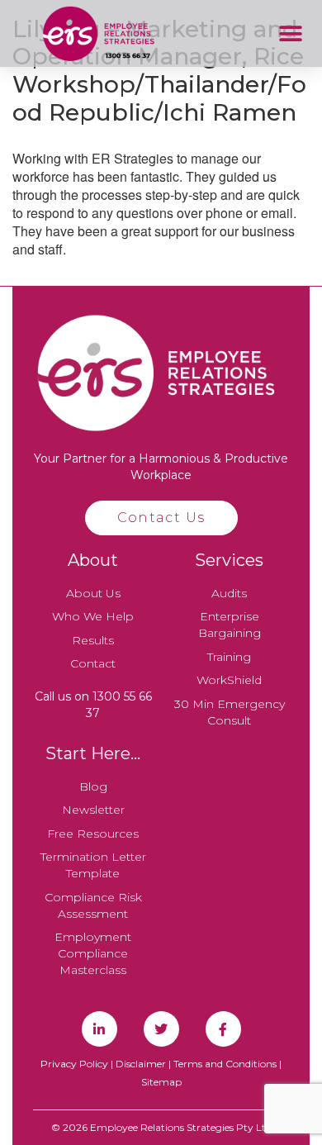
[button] (290, 33)
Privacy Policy (74, 1063)
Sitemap (161, 1082)
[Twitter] (161, 1029)
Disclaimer (141, 1063)
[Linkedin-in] (99, 1029)
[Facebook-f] (223, 1029)
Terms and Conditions (225, 1063)
